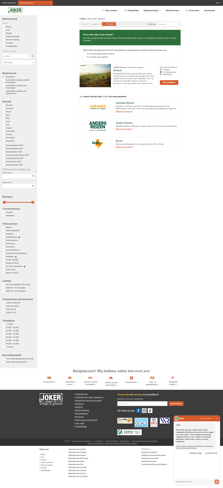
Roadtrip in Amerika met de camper (153, 455)
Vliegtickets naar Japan (76, 461)
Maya (208, 418)
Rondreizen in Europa (148, 461)
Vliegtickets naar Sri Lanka (77, 467)
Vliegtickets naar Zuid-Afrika (78, 476)
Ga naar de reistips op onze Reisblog (154, 464)
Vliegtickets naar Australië (77, 452)
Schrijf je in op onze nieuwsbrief (134, 399)
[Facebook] (138, 410)
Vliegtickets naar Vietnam (77, 473)
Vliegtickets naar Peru (75, 464)
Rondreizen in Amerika (149, 452)
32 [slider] (33, 202)
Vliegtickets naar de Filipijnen (78, 458)
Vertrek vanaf (7, 173)
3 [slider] (4, 202)
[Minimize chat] (216, 418)
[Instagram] (144, 410)
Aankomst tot (7, 182)
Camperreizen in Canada (150, 458)
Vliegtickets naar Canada (76, 455)
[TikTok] (150, 410)
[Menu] (213, 418)
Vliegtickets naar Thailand (77, 470)
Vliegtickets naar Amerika (77, 449)
